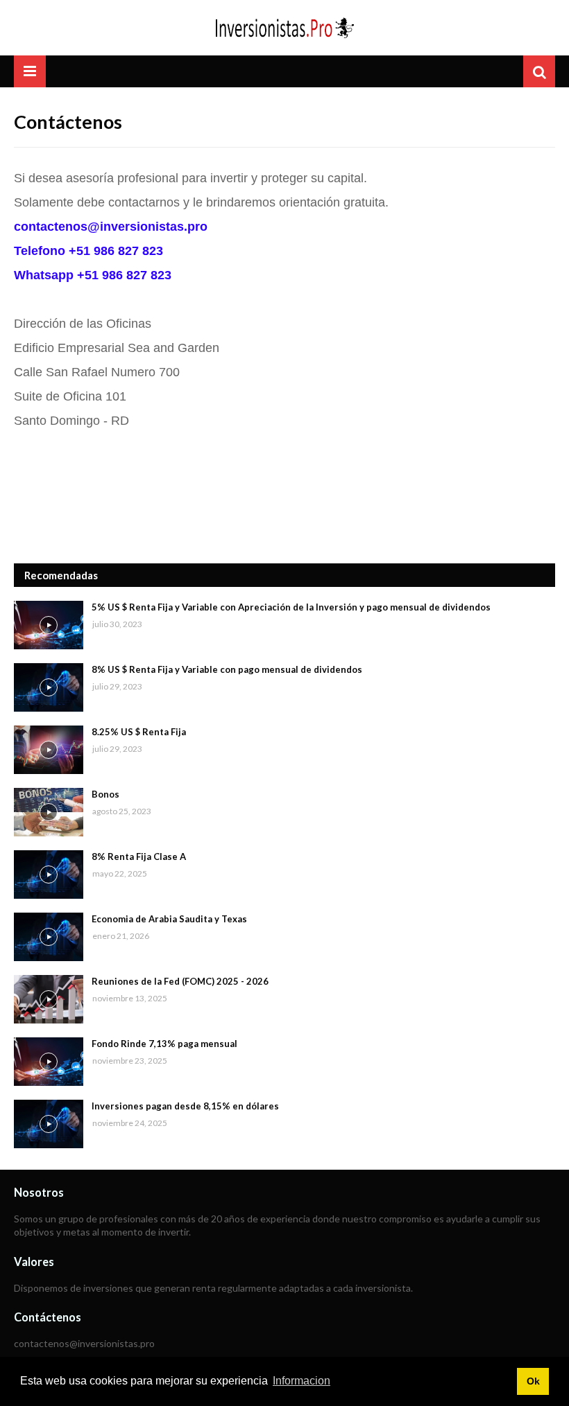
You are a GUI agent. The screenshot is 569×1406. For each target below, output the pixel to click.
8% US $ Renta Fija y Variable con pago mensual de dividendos (227, 669)
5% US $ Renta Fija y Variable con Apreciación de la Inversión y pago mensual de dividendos (291, 607)
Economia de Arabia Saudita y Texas (169, 918)
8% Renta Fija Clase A (139, 856)
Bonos (105, 794)
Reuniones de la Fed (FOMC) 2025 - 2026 (180, 981)
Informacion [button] (301, 1381)
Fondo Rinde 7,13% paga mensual (164, 1043)
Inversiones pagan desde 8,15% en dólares (185, 1105)
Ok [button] (533, 1381)
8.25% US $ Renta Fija (139, 731)
